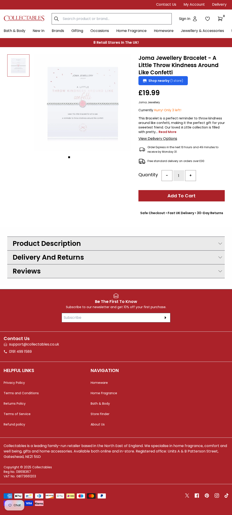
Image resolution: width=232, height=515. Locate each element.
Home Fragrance (131, 30)
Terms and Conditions (21, 393)
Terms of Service (17, 414)
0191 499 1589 (20, 351)
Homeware (164, 30)
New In (38, 30)
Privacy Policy (14, 382)
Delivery (219, 4)
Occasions (99, 30)
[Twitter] (187, 495)
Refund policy (14, 424)
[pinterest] (207, 495)
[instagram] (217, 495)
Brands (58, 30)
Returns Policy (15, 403)
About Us (98, 424)
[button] (221, 19)
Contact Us (166, 4)
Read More (167, 132)
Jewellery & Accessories (202, 30)
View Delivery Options (157, 138)
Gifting (77, 30)
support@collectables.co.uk (34, 344)
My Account (194, 4)
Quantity (148, 175)
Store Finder (100, 414)
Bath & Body (14, 30)
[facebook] (197, 495)
